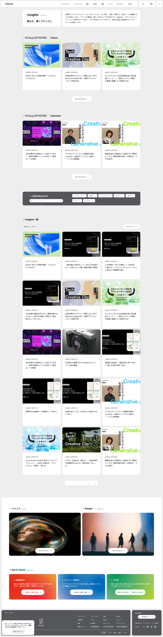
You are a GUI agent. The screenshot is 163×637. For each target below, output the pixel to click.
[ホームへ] (9, 4)
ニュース (118, 620)
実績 (87, 4)
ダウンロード (120, 4)
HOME (6, 612)
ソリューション (78, 4)
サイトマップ (146, 623)
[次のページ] (95, 483)
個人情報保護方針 (95, 626)
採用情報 (80, 620)
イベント (110, 4)
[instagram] (151, 627)
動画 (102, 4)
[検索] (143, 4)
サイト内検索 (155, 623)
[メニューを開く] (159, 4)
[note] (155, 627)
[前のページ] (68, 483)
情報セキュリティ (82, 626)
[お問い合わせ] (151, 4)
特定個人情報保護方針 (121, 626)
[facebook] (147, 627)
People (130, 4)
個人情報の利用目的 (108, 626)
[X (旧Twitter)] (144, 627)
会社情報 (92, 623)
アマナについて (66, 4)
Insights (95, 4)
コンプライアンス (120, 623)
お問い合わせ (138, 623)
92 (89, 483)
